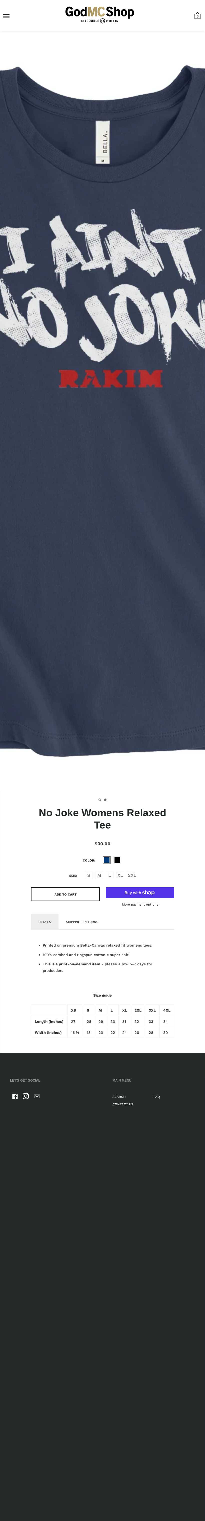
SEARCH (119, 1097)
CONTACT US (122, 1104)
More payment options (140, 904)
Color (88, 860)
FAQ (157, 1097)
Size (72, 876)
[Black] (117, 860)
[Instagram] (26, 1097)
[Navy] (106, 860)
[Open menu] (6, 16)
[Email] (37, 1097)
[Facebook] (15, 1097)
